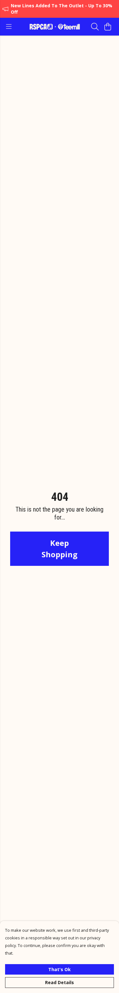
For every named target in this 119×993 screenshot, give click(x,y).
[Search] (95, 26)
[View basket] (107, 26)
